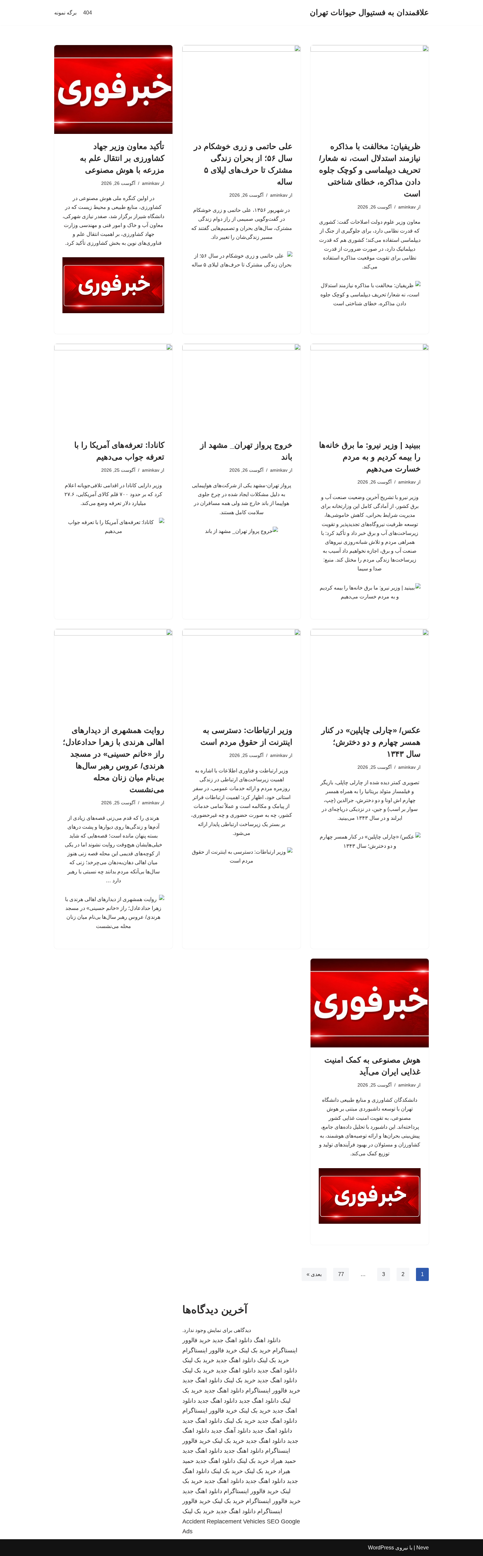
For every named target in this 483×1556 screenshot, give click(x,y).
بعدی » (314, 1274)
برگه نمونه (65, 12)
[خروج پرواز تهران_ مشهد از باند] (241, 388)
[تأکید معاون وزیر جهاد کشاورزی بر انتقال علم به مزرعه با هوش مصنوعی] (113, 89)
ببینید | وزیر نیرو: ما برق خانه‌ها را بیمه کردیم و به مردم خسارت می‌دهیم (370, 456)
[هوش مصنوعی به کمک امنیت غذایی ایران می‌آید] (369, 1003)
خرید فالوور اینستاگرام (209, 1350)
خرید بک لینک (255, 1350)
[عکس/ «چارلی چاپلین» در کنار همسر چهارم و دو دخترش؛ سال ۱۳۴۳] (369, 673)
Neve (422, 1547)
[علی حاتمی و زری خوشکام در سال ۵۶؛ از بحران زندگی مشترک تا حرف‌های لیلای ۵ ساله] (241, 89)
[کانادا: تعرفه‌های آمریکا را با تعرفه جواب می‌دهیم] (113, 388)
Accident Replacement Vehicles (223, 1521)
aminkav (407, 207)
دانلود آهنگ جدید (231, 1430)
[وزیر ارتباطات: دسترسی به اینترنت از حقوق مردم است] (241, 673)
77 (341, 1274)
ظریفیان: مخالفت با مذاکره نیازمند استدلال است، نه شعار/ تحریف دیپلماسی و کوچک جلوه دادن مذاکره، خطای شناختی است (370, 170)
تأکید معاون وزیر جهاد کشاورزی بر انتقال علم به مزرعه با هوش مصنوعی (122, 158)
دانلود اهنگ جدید (232, 1340)
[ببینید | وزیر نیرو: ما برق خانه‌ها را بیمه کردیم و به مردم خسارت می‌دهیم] (369, 388)
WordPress (381, 1547)
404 (87, 12)
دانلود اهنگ (267, 1340)
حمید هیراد (283, 1461)
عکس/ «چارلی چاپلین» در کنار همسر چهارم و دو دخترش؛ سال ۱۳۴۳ (371, 742)
